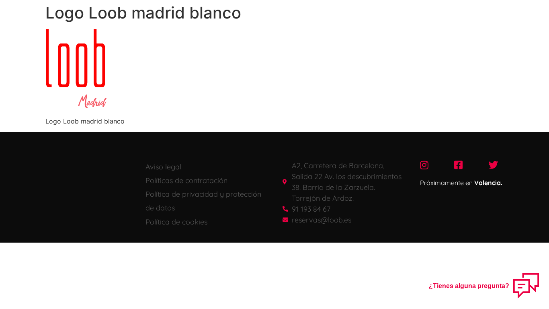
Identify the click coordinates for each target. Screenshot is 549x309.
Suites (330, 9)
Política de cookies (176, 222)
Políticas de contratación (186, 180)
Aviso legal (163, 166)
